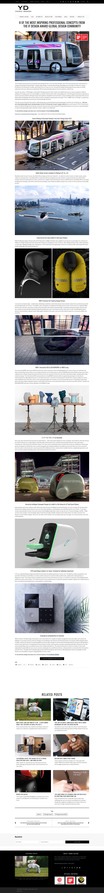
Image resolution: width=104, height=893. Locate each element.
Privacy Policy (71, 863)
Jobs (47, 1)
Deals (65, 16)
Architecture (49, 16)
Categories (25, 1)
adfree (39, 814)
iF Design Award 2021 (61, 814)
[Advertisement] (63, 9)
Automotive (39, 16)
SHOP (42, 1)
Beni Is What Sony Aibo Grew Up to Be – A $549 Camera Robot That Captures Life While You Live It (32, 723)
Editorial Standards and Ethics (60, 863)
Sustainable (58, 16)
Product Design (24, 16)
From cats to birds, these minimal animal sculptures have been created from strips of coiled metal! (70, 822)
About (17, 1)
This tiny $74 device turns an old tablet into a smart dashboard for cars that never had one (70, 723)
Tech (32, 16)
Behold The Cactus (22, 794)
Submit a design (34, 1)
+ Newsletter (80, 16)
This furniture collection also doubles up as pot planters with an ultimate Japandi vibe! (33, 822)
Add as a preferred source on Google (53, 658)
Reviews (72, 16)
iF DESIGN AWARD (54, 111)
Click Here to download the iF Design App (26, 114)
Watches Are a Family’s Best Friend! (65, 758)
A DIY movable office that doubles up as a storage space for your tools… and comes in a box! (31, 759)
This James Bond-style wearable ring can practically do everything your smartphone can (70, 795)
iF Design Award (48, 814)
